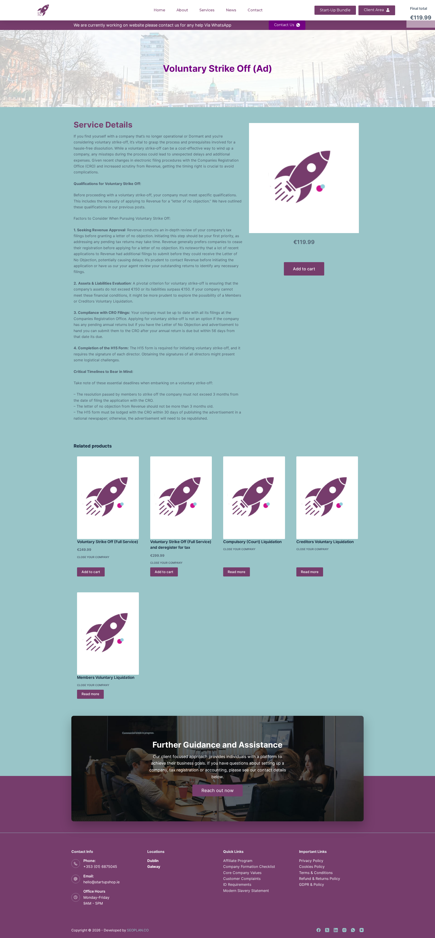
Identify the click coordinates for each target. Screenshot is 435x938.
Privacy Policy (311, 860)
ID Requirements (237, 884)
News (231, 10)
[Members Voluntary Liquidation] (108, 633)
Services (207, 10)
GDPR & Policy (311, 884)
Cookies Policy (312, 866)
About (182, 10)
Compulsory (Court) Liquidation (252, 541)
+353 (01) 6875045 (100, 866)
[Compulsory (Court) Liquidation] (254, 497)
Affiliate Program (237, 860)
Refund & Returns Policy (319, 878)
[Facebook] (319, 930)
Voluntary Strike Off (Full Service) (107, 541)
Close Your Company (93, 557)
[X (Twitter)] (327, 930)
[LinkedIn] (336, 930)
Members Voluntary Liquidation (105, 677)
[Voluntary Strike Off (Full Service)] (108, 497)
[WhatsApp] (353, 930)
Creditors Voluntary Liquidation (325, 541)
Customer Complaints (242, 878)
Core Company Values (242, 872)
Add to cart (304, 268)
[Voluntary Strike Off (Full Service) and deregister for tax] (181, 497)
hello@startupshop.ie (101, 882)
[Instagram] (344, 930)
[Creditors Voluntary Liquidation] (327, 497)
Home (159, 10)
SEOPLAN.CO (138, 930)
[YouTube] (362, 930)
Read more (236, 572)
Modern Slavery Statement (246, 890)
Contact (255, 10)
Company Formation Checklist (249, 866)
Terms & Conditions (316, 872)
